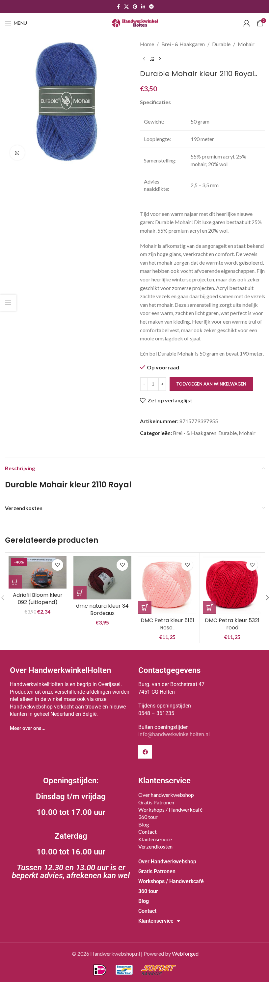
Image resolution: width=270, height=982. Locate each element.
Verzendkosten (155, 846)
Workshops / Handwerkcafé (170, 809)
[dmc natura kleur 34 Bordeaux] (102, 577)
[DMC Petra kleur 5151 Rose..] (167, 585)
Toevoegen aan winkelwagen (211, 384)
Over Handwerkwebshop (167, 861)
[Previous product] (144, 59)
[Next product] (160, 59)
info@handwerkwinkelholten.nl (174, 734)
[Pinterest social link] (135, 6)
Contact (147, 831)
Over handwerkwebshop (166, 795)
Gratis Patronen (156, 802)
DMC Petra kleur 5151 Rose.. (167, 624)
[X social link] (126, 6)
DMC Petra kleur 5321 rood (232, 624)
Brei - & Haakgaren (183, 44)
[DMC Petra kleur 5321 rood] (232, 585)
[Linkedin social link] (143, 6)
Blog (143, 824)
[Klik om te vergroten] (17, 152)
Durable (221, 44)
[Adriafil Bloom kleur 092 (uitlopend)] (38, 572)
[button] (15, 582)
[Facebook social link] (118, 6)
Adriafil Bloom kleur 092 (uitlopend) (38, 598)
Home (147, 44)
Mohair (246, 44)
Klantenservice (155, 839)
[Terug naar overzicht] (152, 59)
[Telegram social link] (151, 6)
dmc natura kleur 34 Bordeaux (102, 609)
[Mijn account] (246, 23)
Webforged (185, 953)
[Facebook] (145, 752)
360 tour (148, 817)
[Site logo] (135, 22)
